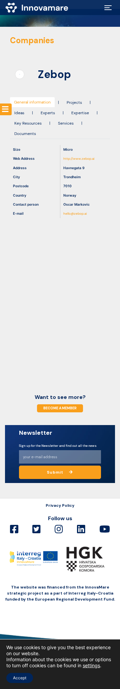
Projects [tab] (74, 102)
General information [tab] (32, 102)
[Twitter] (36, 529)
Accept (19, 677)
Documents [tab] (25, 133)
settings (91, 665)
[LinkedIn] (81, 529)
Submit (56, 472)
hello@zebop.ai (75, 213)
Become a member (60, 408)
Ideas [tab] (19, 113)
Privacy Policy (60, 505)
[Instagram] (59, 529)
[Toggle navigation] (108, 7)
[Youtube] (104, 529)
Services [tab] (66, 123)
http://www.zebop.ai (78, 158)
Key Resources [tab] (28, 123)
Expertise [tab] (80, 113)
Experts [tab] (48, 113)
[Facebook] (14, 529)
